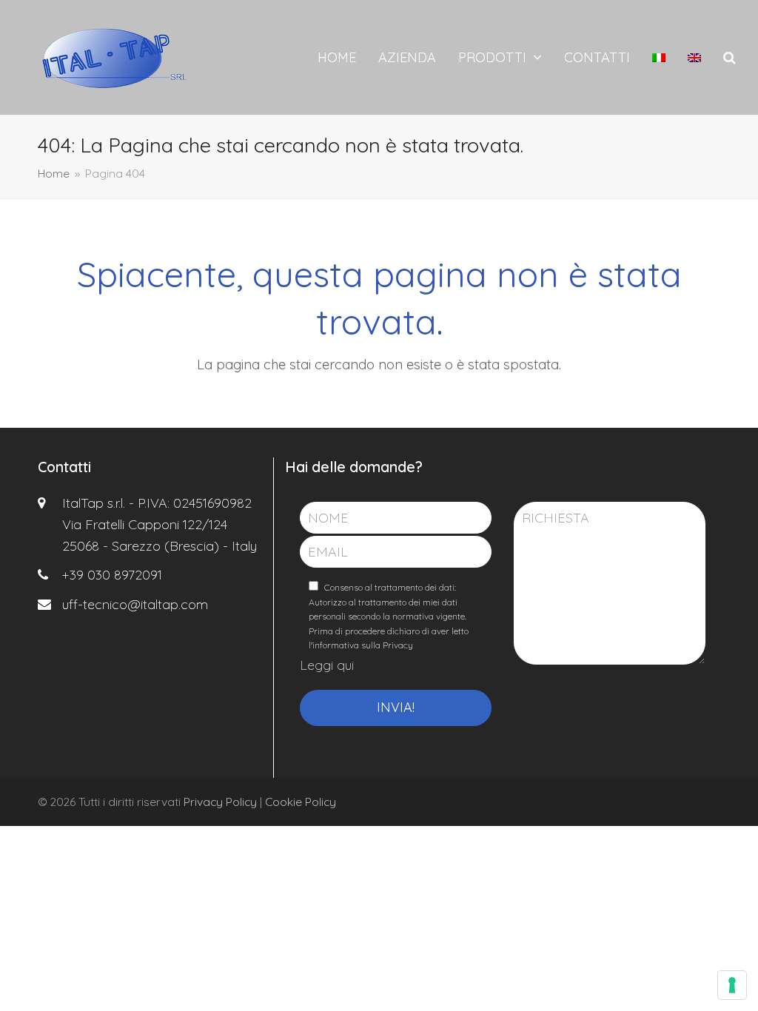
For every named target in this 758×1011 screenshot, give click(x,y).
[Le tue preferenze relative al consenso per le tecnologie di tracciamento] (732, 985)
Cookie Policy (300, 801)
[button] (729, 57)
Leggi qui (327, 665)
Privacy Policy (220, 801)
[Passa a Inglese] (694, 57)
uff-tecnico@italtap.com (135, 604)
